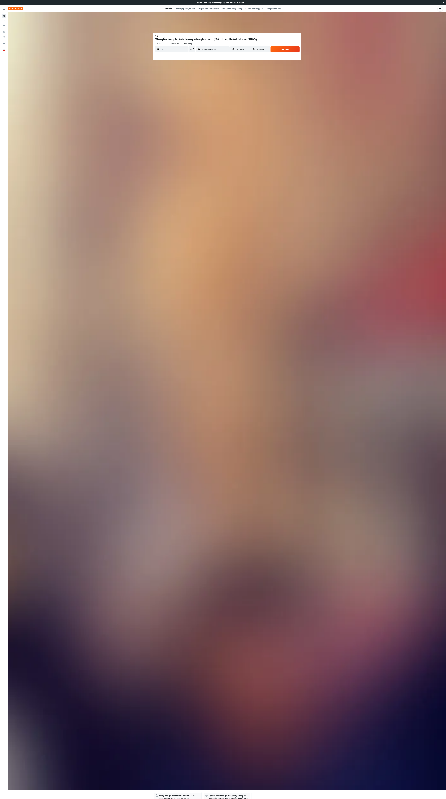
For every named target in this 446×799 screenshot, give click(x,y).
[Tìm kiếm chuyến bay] (4, 15)
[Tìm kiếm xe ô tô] (4, 25)
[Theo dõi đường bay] (4, 37)
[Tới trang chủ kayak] (15, 8)
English (241, 3)
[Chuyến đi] (4, 43)
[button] (443, 2)
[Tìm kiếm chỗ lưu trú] (4, 20)
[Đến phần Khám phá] (4, 32)
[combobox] (159, 44)
